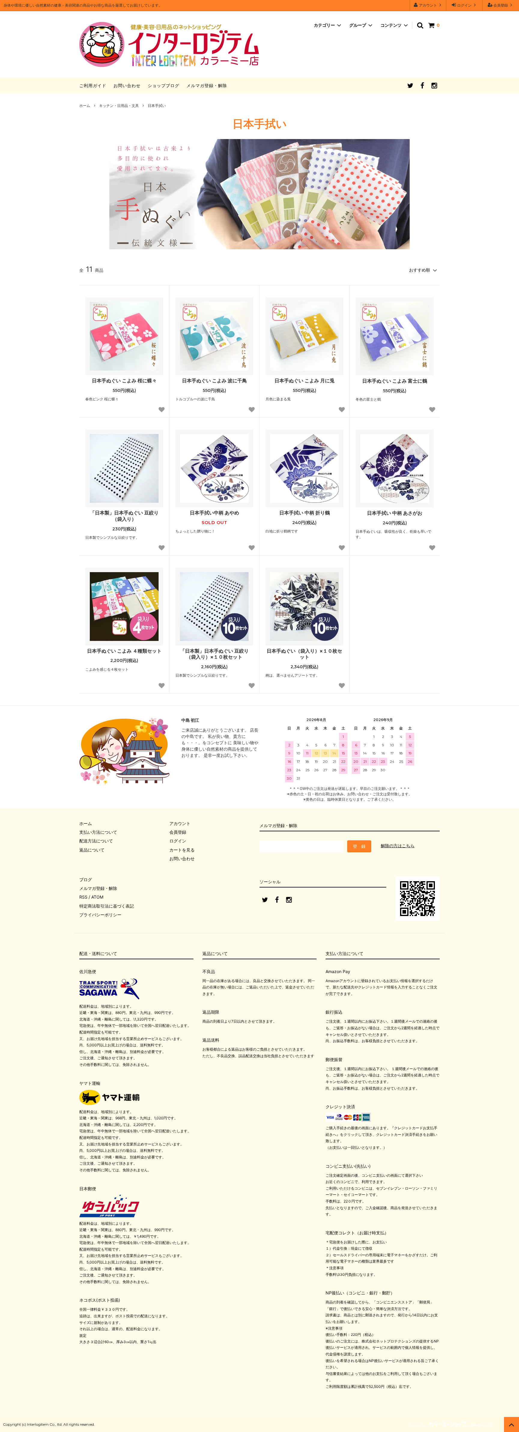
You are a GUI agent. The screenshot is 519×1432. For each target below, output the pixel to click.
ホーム (84, 105)
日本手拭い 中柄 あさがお (394, 513)
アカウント (428, 5)
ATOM (97, 897)
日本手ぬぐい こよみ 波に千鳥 (214, 381)
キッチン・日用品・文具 (119, 105)
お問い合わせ (127, 85)
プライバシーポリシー (100, 914)
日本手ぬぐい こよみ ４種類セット (124, 651)
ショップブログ (163, 85)
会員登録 (501, 5)
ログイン (464, 5)
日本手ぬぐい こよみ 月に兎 (305, 381)
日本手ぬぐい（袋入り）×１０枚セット (304, 654)
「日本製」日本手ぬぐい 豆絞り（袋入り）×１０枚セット (214, 654)
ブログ (85, 879)
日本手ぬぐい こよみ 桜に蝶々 (124, 381)
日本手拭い (157, 105)
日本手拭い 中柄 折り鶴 (304, 513)
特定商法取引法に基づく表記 (106, 906)
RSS (83, 897)
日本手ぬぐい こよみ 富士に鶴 (394, 381)
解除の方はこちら (397, 845)
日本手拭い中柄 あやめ (214, 513)
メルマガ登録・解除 (207, 85)
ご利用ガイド (92, 85)
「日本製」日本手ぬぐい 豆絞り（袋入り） (124, 516)
